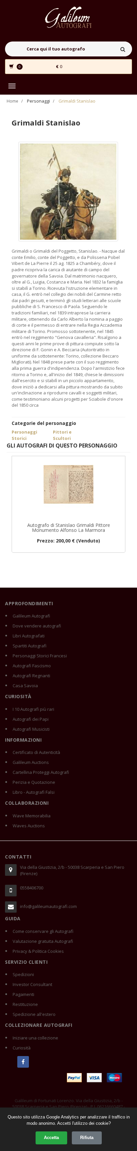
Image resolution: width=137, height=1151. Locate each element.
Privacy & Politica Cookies (38, 951)
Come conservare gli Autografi (43, 931)
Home (12, 101)
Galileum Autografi (31, 616)
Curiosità (22, 1048)
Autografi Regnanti (31, 676)
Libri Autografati (29, 636)
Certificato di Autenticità (36, 752)
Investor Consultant (32, 984)
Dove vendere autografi (37, 626)
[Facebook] (23, 1062)
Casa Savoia (25, 686)
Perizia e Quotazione (34, 782)
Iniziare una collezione (35, 1038)
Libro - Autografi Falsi (34, 792)
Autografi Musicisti (31, 729)
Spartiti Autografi (30, 646)
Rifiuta (86, 1137)
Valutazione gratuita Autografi (43, 941)
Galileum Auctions (31, 762)
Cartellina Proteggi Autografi (41, 772)
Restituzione (25, 1004)
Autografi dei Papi (31, 719)
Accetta (51, 1137)
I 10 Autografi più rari (33, 709)
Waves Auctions (29, 826)
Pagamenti (23, 994)
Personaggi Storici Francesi (40, 656)
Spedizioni (23, 974)
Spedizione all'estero (34, 1014)
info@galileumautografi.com (48, 906)
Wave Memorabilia (32, 816)
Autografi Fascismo (32, 666)
